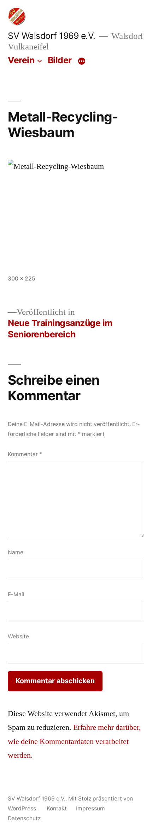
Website (18, 636)
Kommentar (25, 454)
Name (15, 552)
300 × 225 (21, 278)
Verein (21, 60)
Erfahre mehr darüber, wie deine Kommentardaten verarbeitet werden (74, 741)
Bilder (60, 60)
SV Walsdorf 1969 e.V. (51, 35)
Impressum (90, 808)
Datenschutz (24, 818)
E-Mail (16, 594)
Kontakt (57, 808)
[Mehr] (81, 61)
